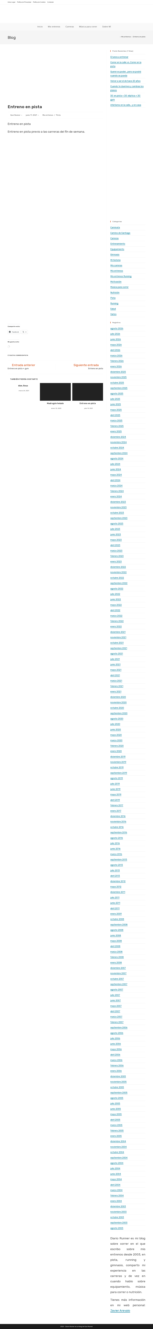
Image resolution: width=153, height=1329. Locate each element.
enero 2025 (116, 431)
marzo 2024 (116, 485)
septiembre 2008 (119, 924)
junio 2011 (115, 903)
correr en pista (22, 355)
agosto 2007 (116, 989)
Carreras (114, 238)
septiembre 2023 (118, 518)
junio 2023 (115, 534)
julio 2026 (115, 334)
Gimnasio (114, 254)
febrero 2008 (117, 957)
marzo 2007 (116, 1016)
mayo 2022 (116, 605)
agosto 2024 (116, 458)
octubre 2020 (117, 707)
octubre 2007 (117, 978)
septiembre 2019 (118, 773)
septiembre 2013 (118, 859)
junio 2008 (115, 935)
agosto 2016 (116, 838)
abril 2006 (115, 1054)
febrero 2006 (117, 1065)
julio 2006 (115, 1038)
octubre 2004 (117, 1152)
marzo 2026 (116, 355)
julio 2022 (115, 594)
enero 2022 (116, 626)
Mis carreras (116, 265)
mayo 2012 (115, 886)
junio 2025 (115, 404)
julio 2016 (115, 843)
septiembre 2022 (118, 583)
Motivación (115, 281)
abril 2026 (115, 350)
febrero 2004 (117, 1195)
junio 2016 (115, 848)
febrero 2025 (117, 426)
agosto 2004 (116, 1163)
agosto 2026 (116, 328)
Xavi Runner (15, 115)
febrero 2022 (117, 621)
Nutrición (114, 292)
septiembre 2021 (118, 648)
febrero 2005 (117, 1130)
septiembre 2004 (119, 1157)
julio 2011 (114, 897)
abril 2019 (115, 800)
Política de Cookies (39, 2)
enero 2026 (116, 366)
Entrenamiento (117, 243)
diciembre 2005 (118, 1076)
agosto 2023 (116, 523)
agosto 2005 (116, 1098)
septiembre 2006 (118, 1027)
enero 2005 (116, 1136)
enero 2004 (116, 1201)
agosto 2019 (116, 778)
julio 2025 (115, 399)
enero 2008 (116, 962)
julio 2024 (115, 464)
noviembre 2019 (118, 762)
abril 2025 (115, 415)
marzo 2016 (116, 854)
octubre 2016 (117, 827)
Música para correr (119, 287)
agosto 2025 (116, 393)
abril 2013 (115, 875)
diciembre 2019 (118, 756)
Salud (113, 308)
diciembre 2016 (118, 816)
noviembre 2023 (118, 507)
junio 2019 (115, 789)
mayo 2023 (116, 539)
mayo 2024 (116, 474)
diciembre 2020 (118, 697)
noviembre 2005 (118, 1081)
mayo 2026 (116, 344)
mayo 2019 (115, 794)
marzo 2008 (116, 951)
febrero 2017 (116, 805)
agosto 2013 (116, 865)
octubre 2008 (117, 919)
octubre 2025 (117, 382)
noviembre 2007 (118, 973)
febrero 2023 (117, 556)
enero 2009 (116, 913)
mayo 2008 (116, 941)
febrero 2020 (117, 745)
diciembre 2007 (118, 968)
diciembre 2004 (118, 1141)
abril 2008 (115, 946)
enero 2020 (116, 751)
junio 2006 (115, 1043)
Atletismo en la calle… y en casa (125, 105)
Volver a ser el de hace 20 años (125, 81)
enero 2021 (115, 691)
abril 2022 (115, 610)
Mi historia (115, 260)
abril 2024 (115, 480)
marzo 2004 (116, 1190)
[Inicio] (118, 37)
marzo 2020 (116, 740)
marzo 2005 (116, 1125)
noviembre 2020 (118, 702)
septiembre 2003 (118, 1222)
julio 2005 (115, 1103)
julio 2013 (115, 870)
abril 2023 (115, 545)
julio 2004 (115, 1168)
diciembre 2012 (118, 881)
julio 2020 (115, 724)
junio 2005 (115, 1109)
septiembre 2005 (118, 1092)
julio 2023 (115, 529)
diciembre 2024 (118, 437)
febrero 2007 (116, 1022)
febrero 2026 (117, 361)
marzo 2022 (116, 615)
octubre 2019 (117, 767)
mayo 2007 (116, 1006)
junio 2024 (115, 469)
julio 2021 (115, 659)
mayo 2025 (116, 409)
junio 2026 (115, 339)
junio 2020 (115, 729)
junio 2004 (115, 1174)
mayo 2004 (116, 1179)
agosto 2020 (116, 718)
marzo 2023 (116, 550)
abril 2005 (115, 1119)
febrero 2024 (117, 491)
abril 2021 (115, 675)
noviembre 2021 (118, 637)
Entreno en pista (139, 37)
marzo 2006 (116, 1060)
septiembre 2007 (118, 984)
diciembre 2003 (118, 1206)
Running (114, 303)
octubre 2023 (117, 512)
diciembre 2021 (118, 632)
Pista (58, 115)
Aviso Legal (11, 2)
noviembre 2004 (118, 1146)
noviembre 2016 (118, 821)
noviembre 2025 (118, 377)
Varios (113, 314)
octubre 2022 (117, 577)
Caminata (115, 227)
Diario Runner (70, 1326)
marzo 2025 (116, 420)
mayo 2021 (115, 669)
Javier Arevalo (120, 1310)
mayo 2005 (116, 1114)
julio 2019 (115, 783)
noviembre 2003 (118, 1211)
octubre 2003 (117, 1217)
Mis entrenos (48, 115)
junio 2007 (115, 1000)
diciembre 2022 (118, 567)
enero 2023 (116, 561)
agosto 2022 (116, 588)
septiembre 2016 (118, 832)
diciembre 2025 (118, 371)
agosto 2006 (116, 1033)
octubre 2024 (117, 447)
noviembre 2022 (118, 572)
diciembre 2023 (118, 502)
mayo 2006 (116, 1049)
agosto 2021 (116, 653)
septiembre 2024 (119, 453)
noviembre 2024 (118, 442)
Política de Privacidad (24, 2)
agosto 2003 (116, 1228)
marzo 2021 (116, 680)
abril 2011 (115, 908)
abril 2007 (115, 1011)
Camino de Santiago (120, 233)
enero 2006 (116, 1071)
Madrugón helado (55, 403)
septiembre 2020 (118, 713)
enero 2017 (115, 811)
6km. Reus (23, 386)
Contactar (50, 2)
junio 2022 (115, 599)
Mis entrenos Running (120, 276)
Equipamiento (117, 249)
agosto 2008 (116, 930)
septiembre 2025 (118, 388)
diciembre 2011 (117, 892)
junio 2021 (115, 664)
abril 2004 (115, 1184)
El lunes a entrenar (119, 57)
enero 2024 (116, 496)
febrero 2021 (116, 686)
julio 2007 (115, 995)
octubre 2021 (117, 642)
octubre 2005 (117, 1087)
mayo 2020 (116, 735)
